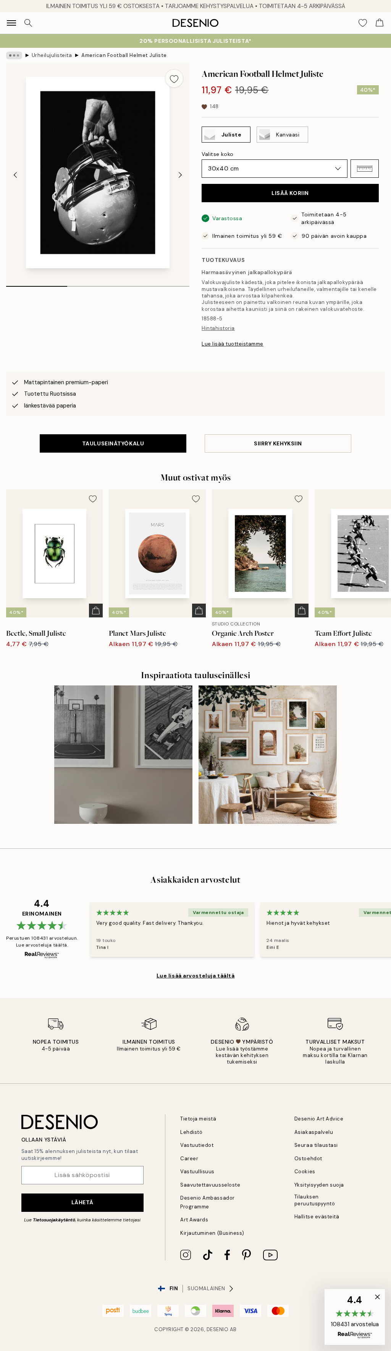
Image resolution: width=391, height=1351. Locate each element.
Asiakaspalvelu (313, 1132)
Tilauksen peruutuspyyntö (314, 1199)
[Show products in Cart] (379, 23)
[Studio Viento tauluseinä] (268, 754)
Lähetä (82, 1202)
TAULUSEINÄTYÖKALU (113, 443)
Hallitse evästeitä (316, 1216)
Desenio (218, 1329)
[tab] (36, 284)
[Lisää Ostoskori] (96, 610)
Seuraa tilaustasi (316, 1145)
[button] (365, 168)
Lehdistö (191, 1132)
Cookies (304, 1171)
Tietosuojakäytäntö (54, 1220)
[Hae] (28, 23)
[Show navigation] (11, 23)
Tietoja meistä (198, 1119)
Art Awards (194, 1219)
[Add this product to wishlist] (174, 78)
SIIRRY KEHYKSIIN (278, 443)
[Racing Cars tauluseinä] (123, 754)
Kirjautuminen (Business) (212, 1233)
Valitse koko (218, 154)
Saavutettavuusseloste (210, 1185)
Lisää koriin (290, 193)
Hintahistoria (218, 328)
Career (189, 1158)
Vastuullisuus (197, 1171)
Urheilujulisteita (52, 55)
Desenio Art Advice (318, 1119)
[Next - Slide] (180, 175)
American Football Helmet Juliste (124, 55)
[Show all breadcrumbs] (14, 55)
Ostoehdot (308, 1158)
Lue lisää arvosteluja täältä (196, 975)
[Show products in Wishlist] (362, 23)
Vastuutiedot (196, 1145)
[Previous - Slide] (15, 175)
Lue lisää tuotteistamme (232, 344)
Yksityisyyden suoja (319, 1185)
